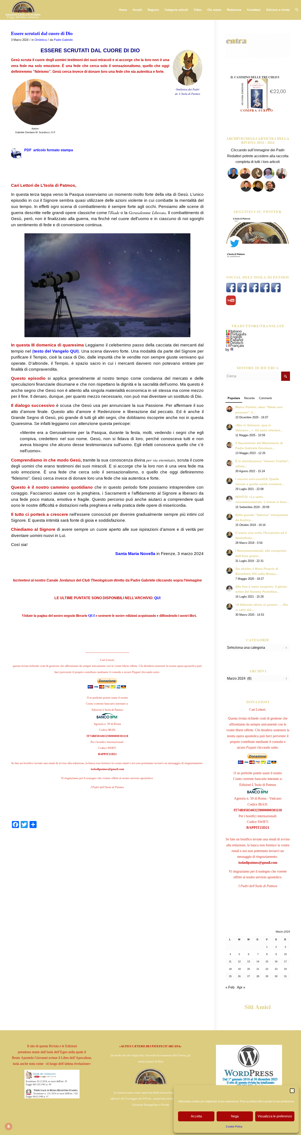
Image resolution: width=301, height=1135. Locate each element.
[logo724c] (23, 10)
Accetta (196, 1116)
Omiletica (41, 39)
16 (276, 961)
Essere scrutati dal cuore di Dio (42, 33)
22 (267, 969)
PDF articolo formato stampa (48, 150)
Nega (235, 1116)
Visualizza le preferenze (275, 1116)
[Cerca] (296, 10)
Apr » (241, 987)
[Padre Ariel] (245, 190)
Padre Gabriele (63, 39)
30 (276, 976)
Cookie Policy (234, 1126)
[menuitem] (123, 10)
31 (285, 976)
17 (285, 961)
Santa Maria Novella (135, 553)
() (55, 351)
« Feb (229, 987)
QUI (157, 598)
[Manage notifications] (8, 1126)
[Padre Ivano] (233, 178)
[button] (292, 1090)
